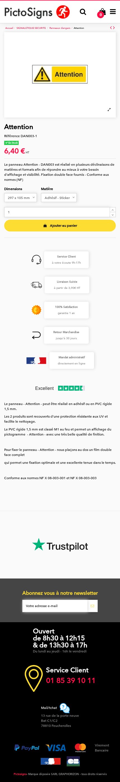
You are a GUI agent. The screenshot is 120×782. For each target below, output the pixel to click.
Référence (12, 136)
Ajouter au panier (63, 226)
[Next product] (114, 28)
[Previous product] (111, 28)
